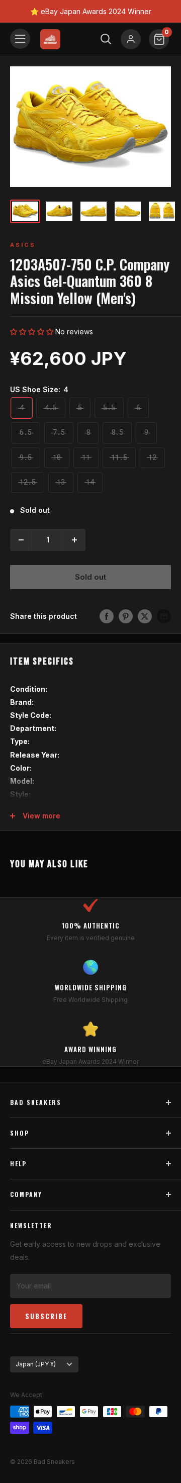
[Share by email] (164, 616)
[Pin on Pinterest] (126, 616)
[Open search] (106, 39)
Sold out (90, 577)
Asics (23, 244)
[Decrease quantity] (21, 539)
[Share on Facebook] (107, 616)
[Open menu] (20, 39)
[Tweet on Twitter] (145, 616)
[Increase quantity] (74, 539)
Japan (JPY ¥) (36, 1364)
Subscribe (46, 1316)
